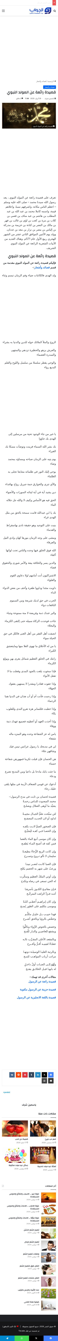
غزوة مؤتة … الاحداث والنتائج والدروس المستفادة (23, 1219)
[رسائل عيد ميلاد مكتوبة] (15, 1155)
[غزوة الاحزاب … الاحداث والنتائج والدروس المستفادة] (48, 1209)
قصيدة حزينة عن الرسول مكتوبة (38, 989)
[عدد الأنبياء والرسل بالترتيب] (48, 1294)
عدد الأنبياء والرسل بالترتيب (28, 1290)
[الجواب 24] (40, 10)
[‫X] (44, 1075)
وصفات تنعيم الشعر (44, 3)
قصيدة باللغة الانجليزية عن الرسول (36, 997)
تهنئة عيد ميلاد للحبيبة (46, 1166)
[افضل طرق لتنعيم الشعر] (48, 1270)
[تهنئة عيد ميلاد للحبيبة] (43, 1155)
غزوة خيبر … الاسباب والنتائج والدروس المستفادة (24, 1195)
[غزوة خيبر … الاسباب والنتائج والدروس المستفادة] (48, 1197)
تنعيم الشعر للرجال (31, 1242)
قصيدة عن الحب (21, 1139)
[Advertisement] (29, 47)
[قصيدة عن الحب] (15, 1128)
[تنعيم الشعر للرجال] (48, 1245)
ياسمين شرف (49, 98)
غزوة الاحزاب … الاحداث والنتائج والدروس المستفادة (23, 1207)
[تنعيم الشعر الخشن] (48, 1233)
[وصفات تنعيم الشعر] (48, 1257)
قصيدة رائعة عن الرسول (42, 981)
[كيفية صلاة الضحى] (48, 1306)
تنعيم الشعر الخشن (31, 1230)
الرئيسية (51, 81)
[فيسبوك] (51, 1075)
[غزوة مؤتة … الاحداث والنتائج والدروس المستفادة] (48, 1221)
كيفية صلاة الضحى (31, 1302)
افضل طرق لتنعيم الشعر (29, 1266)
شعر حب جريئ (50, 1139)
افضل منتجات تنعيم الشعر (28, 1278)
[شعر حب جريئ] (43, 1128)
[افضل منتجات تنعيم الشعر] (48, 1282)
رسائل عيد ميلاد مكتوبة (18, 1165)
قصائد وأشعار (41, 81)
